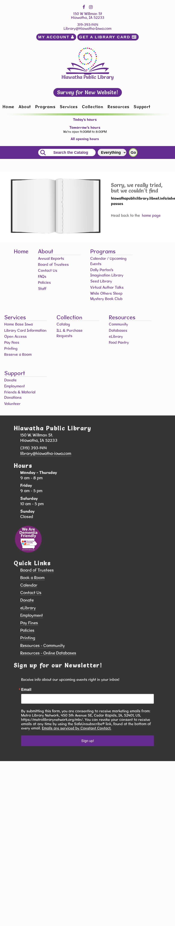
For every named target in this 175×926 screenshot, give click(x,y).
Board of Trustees (53, 264)
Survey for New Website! (87, 92)
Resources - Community (42, 645)
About (25, 106)
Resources (118, 106)
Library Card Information (25, 330)
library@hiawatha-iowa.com (45, 453)
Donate (10, 380)
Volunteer (12, 403)
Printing (11, 348)
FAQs (42, 276)
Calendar (28, 585)
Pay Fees (11, 342)
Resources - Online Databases (48, 653)
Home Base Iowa (18, 324)
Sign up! (87, 740)
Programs (45, 106)
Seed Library (101, 281)
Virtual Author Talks (107, 287)
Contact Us (47, 270)
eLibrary (116, 336)
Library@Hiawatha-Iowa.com (87, 28)
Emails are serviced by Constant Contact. (76, 728)
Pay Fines (29, 622)
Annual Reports (51, 258)
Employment (14, 386)
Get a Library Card (105, 37)
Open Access (15, 336)
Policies (44, 282)
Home (8, 106)
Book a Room (32, 577)
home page (151, 215)
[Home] (87, 60)
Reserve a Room (18, 354)
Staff (42, 288)
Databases (118, 330)
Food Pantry (119, 342)
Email (26, 689)
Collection (92, 106)
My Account (54, 37)
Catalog (63, 324)
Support (142, 106)
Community (118, 324)
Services (69, 106)
